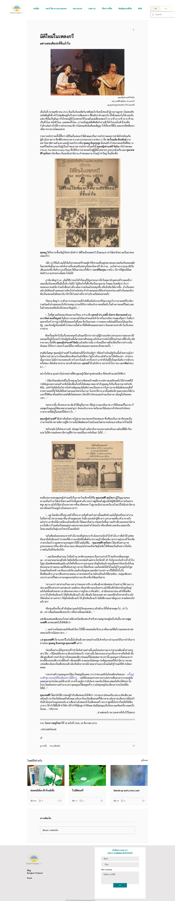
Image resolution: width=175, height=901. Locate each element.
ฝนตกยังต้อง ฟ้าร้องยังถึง (42, 790)
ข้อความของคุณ (106, 869)
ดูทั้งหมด (144, 760)
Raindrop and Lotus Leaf (127, 790)
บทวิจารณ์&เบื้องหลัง (48, 729)
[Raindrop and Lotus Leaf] (129, 775)
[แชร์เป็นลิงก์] (41, 738)
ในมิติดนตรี (77, 790)
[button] (36, 8)
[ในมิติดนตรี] (87, 775)
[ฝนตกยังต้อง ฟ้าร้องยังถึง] (45, 775)
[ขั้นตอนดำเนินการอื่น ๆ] (133, 29)
